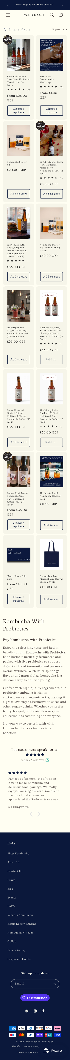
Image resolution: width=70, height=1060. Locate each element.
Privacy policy (31, 1046)
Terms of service (26, 1052)
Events (11, 897)
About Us (13, 862)
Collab (11, 941)
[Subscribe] (55, 983)
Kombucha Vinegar (20, 932)
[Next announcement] (63, 5)
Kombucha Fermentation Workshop (47, 79)
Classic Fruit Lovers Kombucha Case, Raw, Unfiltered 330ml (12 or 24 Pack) (17, 499)
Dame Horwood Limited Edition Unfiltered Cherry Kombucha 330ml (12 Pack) (18, 416)
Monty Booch (33, 1042)
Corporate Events (19, 959)
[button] (8, 14)
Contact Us (14, 871)
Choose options (18, 110)
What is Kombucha (20, 915)
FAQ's (11, 906)
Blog (10, 888)
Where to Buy (16, 950)
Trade (11, 880)
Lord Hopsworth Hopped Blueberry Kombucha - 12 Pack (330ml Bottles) (18, 332)
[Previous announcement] (7, 5)
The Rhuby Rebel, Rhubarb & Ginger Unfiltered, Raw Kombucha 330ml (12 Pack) (51, 416)
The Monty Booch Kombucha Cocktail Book (50, 496)
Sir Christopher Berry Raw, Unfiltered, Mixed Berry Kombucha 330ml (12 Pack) (51, 168)
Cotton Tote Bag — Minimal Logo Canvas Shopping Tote (51, 579)
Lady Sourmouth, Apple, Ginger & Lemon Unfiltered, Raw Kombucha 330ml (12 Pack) (16, 251)
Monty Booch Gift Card (16, 577)
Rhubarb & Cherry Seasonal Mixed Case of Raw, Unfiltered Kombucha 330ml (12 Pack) (51, 333)
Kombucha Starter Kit (17, 163)
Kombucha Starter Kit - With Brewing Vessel (50, 248)
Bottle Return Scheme (21, 923)
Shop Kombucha (18, 853)
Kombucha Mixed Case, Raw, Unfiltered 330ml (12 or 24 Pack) (18, 81)
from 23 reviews (32, 760)
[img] (35, 755)
